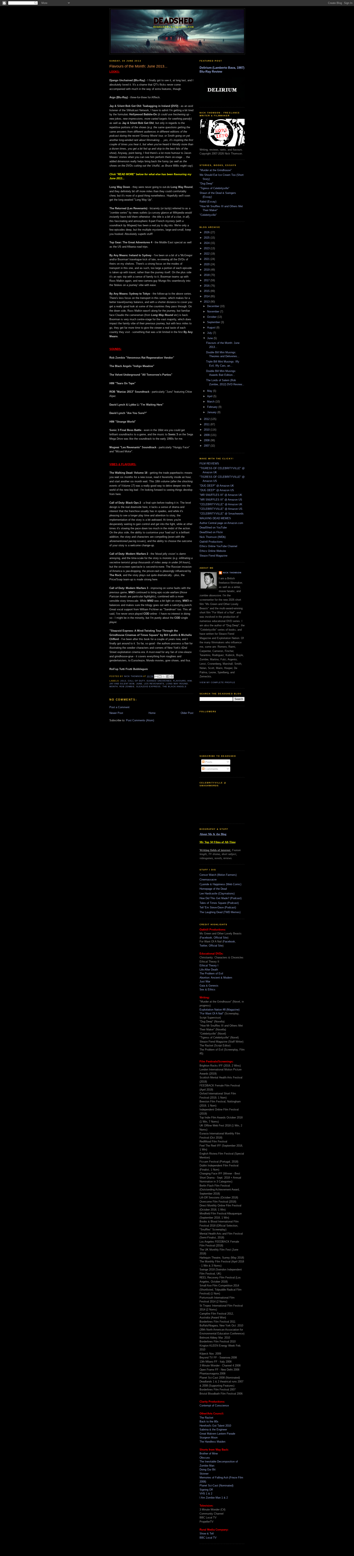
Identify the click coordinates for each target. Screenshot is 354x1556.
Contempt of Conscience (214, 1405)
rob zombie (127, 686)
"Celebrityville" (208, 214)
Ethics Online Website (213, 550)
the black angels (174, 686)
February (212, 406)
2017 (207, 280)
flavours (179, 681)
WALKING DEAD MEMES (215, 518)
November (213, 311)
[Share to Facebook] (168, 677)
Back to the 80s (209, 1421)
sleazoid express (148, 686)
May (210, 390)
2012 (207, 419)
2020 (207, 264)
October (212, 316)
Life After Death (209, 969)
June (210, 338)
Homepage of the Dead (213, 888)
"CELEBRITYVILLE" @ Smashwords (222, 513)
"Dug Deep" (206, 183)
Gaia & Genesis (209, 985)
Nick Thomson (232, 573)
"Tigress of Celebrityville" (214, 188)
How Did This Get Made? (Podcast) (221, 898)
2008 (207, 440)
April (210, 396)
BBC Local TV (208, 1537)
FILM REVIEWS (209, 463)
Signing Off (206, 1489)
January (212, 412)
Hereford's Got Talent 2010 (215, 1425)
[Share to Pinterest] (172, 677)
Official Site (221, 937)
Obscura (205, 1457)
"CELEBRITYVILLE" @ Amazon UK (221, 504)
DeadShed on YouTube (213, 527)
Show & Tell (207, 1533)
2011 (207, 424)
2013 (123, 681)
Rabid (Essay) (208, 201)
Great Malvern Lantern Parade (217, 1433)
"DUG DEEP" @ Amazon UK (217, 485)
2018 (207, 275)
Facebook (206, 937)
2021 (207, 259)
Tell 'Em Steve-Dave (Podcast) (218, 907)
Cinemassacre (208, 879)
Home (152, 713)
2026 (207, 232)
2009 (207, 435)
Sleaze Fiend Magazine (213, 555)
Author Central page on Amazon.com (221, 523)
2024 (207, 243)
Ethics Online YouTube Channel (218, 546)
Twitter (203, 945)
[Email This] (156, 677)
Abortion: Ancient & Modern (216, 977)
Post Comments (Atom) (140, 720)
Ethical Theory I (209, 965)
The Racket (206, 1417)
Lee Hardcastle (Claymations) (217, 893)
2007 (207, 445)
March (211, 401)
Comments (211, 769)
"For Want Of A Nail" (212, 1013)
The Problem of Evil (211, 973)
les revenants (154, 684)
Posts (208, 762)
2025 (207, 237)
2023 (207, 248)
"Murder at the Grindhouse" (216, 170)
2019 (207, 269)
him (189, 681)
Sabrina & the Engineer (213, 1429)
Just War (205, 981)
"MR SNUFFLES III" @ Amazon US (221, 499)
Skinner (204, 1473)
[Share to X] (164, 677)
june (139, 684)
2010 (207, 429)
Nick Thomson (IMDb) (213, 536)
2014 (207, 296)
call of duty (136, 681)
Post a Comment (119, 707)
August (211, 327)
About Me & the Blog (213, 834)
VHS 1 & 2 (206, 1493)
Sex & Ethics (207, 989)
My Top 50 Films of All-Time (218, 842)
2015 (207, 291)
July (210, 332)
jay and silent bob (122, 684)
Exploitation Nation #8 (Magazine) (219, 1009)
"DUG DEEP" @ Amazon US (217, 490)
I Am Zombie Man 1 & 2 (214, 1497)
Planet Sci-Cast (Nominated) (216, 1485)
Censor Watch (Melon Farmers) (218, 874)
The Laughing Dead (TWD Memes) (220, 912)
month (113, 686)
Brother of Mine (209, 1453)
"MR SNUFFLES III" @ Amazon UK (221, 494)
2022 (207, 253)
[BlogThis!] (160, 677)
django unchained (159, 681)
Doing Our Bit (208, 1469)
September (214, 322)
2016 (207, 285)
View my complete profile (217, 682)
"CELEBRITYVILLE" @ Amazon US (221, 508)
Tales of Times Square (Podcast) (219, 902)
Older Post (187, 713)
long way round (177, 684)
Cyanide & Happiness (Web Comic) (220, 884)
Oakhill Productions (211, 541)
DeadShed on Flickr (211, 532)
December (213, 306)
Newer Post (116, 713)
